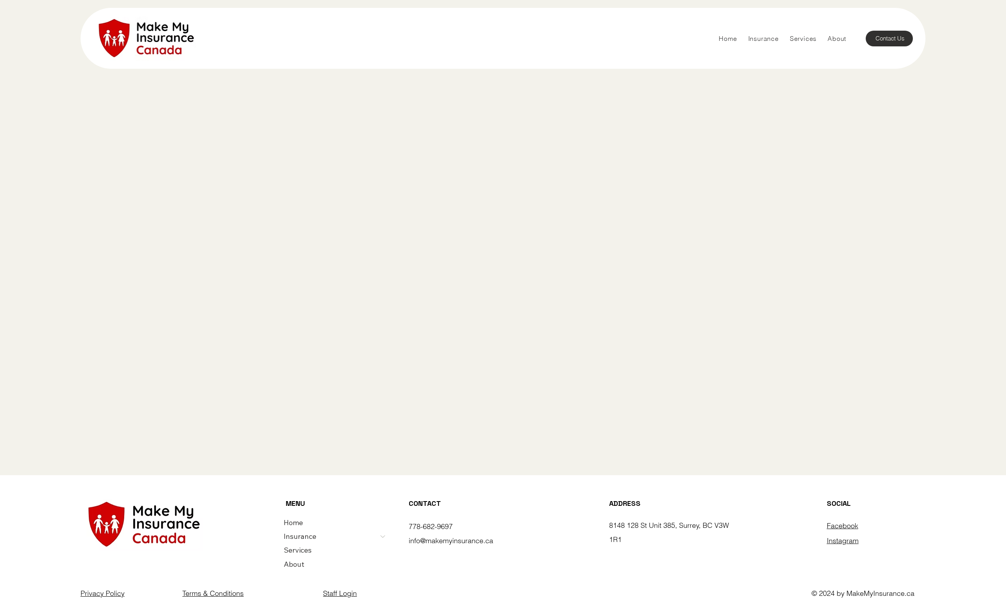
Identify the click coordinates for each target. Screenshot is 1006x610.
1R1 (615, 539)
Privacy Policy (103, 593)
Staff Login (340, 593)
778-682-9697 (431, 526)
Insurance (300, 536)
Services (298, 550)
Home (293, 522)
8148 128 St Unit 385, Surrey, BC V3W (669, 525)
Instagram (843, 540)
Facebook (842, 525)
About (294, 564)
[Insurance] (383, 536)
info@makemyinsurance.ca (451, 540)
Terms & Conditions (213, 593)
